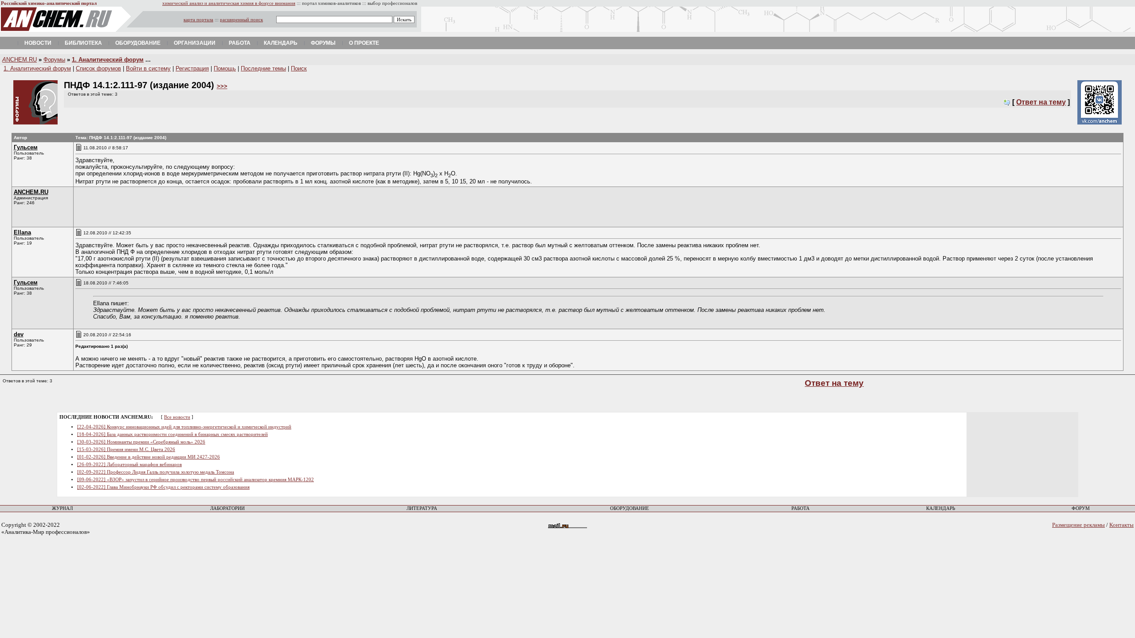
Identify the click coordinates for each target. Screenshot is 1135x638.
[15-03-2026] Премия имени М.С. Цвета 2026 (126, 449)
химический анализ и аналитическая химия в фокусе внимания (228, 3)
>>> (222, 86)
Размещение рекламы (1078, 524)
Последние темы (263, 68)
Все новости (177, 417)
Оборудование (137, 43)
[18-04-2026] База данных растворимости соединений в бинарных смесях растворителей (172, 434)
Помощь (225, 68)
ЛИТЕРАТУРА (422, 508)
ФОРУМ (1081, 508)
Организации (194, 43)
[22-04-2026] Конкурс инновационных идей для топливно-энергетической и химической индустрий (184, 426)
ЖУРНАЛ (62, 508)
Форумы (323, 43)
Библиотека (83, 43)
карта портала (198, 19)
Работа (239, 43)
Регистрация (192, 68)
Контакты (1121, 524)
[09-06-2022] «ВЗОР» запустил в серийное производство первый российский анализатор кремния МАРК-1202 (195, 479)
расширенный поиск (241, 19)
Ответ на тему (1041, 102)
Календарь (280, 43)
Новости (37, 43)
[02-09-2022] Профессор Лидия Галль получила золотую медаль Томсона (155, 472)
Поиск (299, 68)
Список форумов (98, 68)
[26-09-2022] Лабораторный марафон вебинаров (129, 464)
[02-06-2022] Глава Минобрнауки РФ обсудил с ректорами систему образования (163, 487)
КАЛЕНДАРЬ (940, 508)
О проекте (364, 43)
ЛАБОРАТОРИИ (227, 508)
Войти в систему (148, 68)
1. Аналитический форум (108, 59)
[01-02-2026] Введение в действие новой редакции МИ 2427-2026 (148, 457)
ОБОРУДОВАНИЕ (629, 508)
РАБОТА (800, 508)
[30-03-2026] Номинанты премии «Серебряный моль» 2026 (141, 442)
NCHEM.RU (19, 59)
